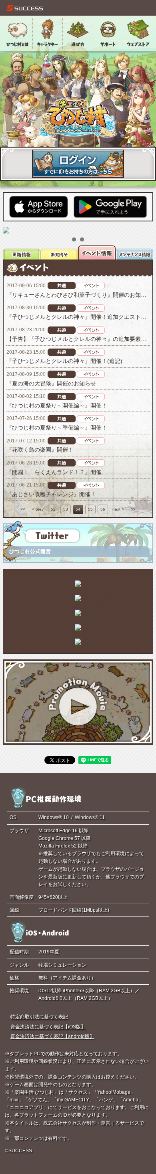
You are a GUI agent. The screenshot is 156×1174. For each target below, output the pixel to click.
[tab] (21, 252)
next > (118, 509)
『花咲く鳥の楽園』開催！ (40, 449)
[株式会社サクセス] (24, 8)
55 (90, 509)
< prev (38, 509)
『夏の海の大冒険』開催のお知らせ (51, 383)
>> (133, 509)
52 (53, 509)
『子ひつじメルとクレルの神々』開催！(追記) (64, 361)
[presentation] (21, 252)
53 (65, 509)
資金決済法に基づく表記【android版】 (52, 1036)
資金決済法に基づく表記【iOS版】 (48, 1027)
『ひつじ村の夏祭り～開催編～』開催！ (56, 405)
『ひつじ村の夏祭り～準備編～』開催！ (56, 427)
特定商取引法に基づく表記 (39, 1017)
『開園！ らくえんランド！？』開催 (54, 472)
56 (102, 509)
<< (22, 509)
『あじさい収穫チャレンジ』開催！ (51, 494)
